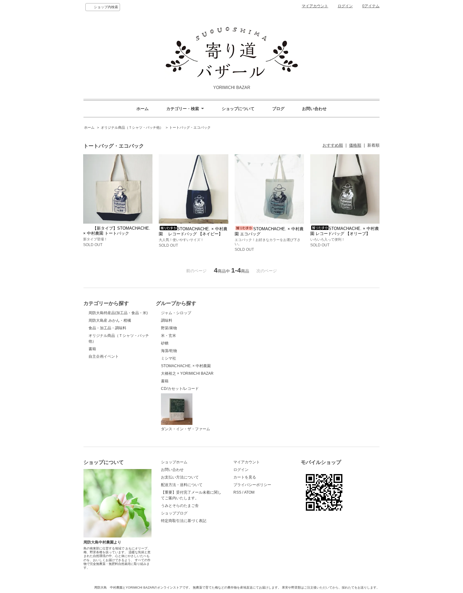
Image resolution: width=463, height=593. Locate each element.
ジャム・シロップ (176, 313)
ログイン (345, 6)
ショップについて (238, 108)
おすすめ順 (333, 145)
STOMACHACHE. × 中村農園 (186, 366)
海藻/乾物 (169, 351)
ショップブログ (174, 513)
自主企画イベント (104, 356)
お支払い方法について (180, 477)
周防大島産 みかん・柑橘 (110, 320)
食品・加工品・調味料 (107, 328)
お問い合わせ (314, 108)
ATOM (249, 492)
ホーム (142, 108)
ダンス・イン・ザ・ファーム (185, 429)
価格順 (355, 145)
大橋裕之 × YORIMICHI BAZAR (187, 373)
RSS (237, 492)
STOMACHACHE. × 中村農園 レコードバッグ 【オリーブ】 (344, 231)
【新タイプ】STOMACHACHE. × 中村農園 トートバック (116, 231)
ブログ (278, 108)
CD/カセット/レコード (180, 388)
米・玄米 (168, 335)
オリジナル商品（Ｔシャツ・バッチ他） (132, 127)
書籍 (92, 349)
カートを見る (244, 477)
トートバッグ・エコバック (190, 127)
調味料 (166, 320)
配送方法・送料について (182, 485)
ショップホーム (174, 462)
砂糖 (165, 343)
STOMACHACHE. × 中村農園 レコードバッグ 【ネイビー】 (193, 231)
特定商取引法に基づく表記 (183, 521)
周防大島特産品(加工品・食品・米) (118, 313)
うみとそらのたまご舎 (180, 505)
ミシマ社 (168, 358)
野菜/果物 (169, 328)
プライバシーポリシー (252, 485)
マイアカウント (315, 6)
